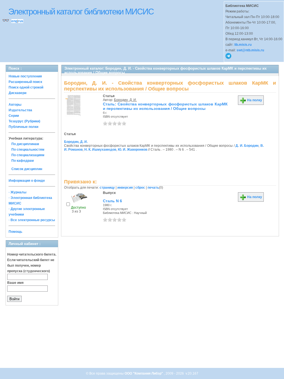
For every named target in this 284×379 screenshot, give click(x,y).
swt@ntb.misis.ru (250, 50)
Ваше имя (15, 283)
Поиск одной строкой (26, 87)
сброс (140, 188)
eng (14, 21)
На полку (254, 100)
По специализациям (27, 155)
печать (153, 188)
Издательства (20, 110)
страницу (107, 188)
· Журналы (17, 192)
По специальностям (27, 149)
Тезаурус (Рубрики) (24, 121)
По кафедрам (22, 161)
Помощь (15, 232)
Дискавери (17, 93)
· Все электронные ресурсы (32, 220)
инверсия (125, 188)
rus (20, 21)
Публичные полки (23, 127)
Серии (14, 116)
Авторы (15, 105)
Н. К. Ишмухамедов (100, 149)
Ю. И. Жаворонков (132, 149)
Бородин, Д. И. (125, 100)
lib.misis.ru (243, 45)
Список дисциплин (26, 169)
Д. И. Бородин (246, 146)
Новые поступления (25, 76)
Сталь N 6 (112, 201)
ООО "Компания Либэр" (144, 373)
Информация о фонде (27, 181)
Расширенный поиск (25, 82)
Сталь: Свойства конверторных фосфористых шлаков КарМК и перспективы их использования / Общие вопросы (165, 106)
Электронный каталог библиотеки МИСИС (81, 11)
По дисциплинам (25, 144)
